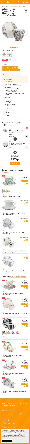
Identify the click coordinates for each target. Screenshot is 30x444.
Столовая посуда (6, 6)
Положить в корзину (11, 67)
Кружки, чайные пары (16, 6)
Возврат (25, 403)
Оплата (13, 403)
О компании (5, 405)
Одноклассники (12, 413)
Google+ (20, 413)
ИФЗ (24, 6)
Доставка (19, 403)
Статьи (8, 403)
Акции (3, 403)
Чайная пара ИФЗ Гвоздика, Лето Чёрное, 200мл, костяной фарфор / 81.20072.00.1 (9, 54)
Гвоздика (10, 81)
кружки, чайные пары (17, 277)
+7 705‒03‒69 (8, 428)
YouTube (4, 415)
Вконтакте (4, 413)
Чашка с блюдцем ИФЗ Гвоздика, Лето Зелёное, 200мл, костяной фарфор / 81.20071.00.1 (4, 54)
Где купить (12, 405)
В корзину (15, 163)
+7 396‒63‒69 (8, 424)
